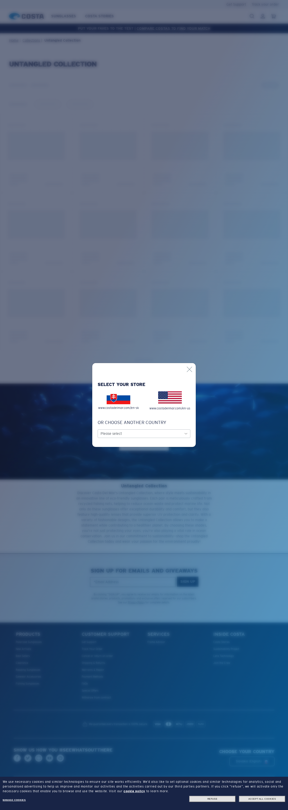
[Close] (189, 369)
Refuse (212, 799)
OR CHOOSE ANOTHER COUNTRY (132, 422)
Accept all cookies (262, 799)
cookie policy (134, 791)
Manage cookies (14, 800)
